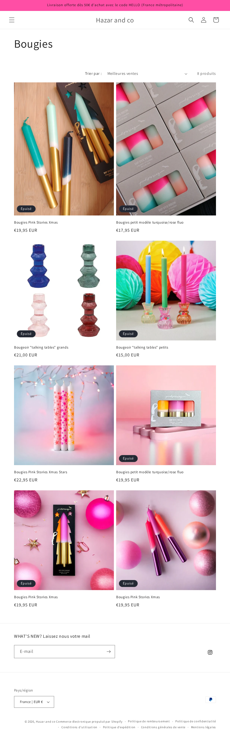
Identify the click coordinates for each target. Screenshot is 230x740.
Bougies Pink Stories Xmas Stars (40, 472)
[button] (12, 20)
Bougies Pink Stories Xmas (36, 222)
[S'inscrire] (108, 651)
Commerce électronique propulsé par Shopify (89, 721)
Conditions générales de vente (163, 727)
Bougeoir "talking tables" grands (41, 347)
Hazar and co (45, 721)
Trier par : (93, 73)
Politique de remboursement (149, 721)
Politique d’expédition (119, 727)
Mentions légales (203, 727)
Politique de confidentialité (195, 721)
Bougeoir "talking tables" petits (142, 347)
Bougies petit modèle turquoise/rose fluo (150, 222)
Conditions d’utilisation (79, 727)
